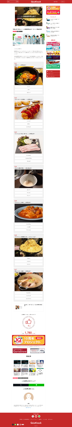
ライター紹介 (50, 71)
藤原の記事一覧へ (28, 407)
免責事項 (40, 419)
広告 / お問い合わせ (51, 76)
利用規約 (21, 419)
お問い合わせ (50, 419)
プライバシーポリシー (34, 419)
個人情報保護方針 (26, 419)
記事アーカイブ (50, 73)
